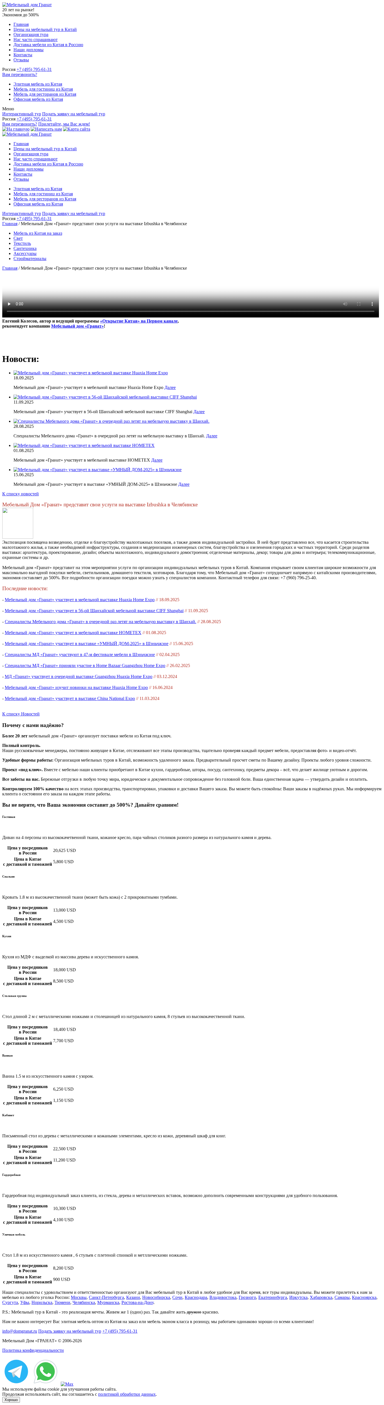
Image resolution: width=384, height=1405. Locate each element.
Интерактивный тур (21, 113)
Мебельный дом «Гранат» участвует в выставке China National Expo (70, 698)
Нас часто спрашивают (35, 39)
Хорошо (11, 1400)
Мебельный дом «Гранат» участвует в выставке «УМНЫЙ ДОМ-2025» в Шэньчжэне (86, 643)
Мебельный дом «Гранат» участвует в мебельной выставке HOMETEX (73, 632)
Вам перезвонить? (19, 74)
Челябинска (84, 1302)
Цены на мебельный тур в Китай (45, 29)
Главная (21, 24)
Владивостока (222, 1297)
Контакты (22, 54)
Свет (18, 238)
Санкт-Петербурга (106, 1297)
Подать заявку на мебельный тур (73, 113)
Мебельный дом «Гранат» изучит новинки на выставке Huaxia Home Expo (76, 687)
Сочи (177, 1297)
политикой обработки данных (127, 1394)
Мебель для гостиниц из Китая (43, 89)
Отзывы (21, 59)
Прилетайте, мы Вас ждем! (64, 124)
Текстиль (22, 243)
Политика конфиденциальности (33, 1350)
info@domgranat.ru (19, 1331)
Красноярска (364, 1297)
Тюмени (62, 1302)
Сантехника (25, 248)
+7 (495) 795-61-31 (34, 69)
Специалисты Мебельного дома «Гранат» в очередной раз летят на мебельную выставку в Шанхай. (100, 621)
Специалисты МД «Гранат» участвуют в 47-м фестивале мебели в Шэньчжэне (80, 654)
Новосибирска (156, 1297)
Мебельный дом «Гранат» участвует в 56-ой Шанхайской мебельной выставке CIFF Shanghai (94, 610)
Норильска (41, 1302)
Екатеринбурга (272, 1297)
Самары (342, 1297)
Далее (170, 387)
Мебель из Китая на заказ (37, 233)
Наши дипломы (28, 49)
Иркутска (298, 1297)
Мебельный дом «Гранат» (77, 326)
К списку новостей (20, 493)
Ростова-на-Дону (137, 1302)
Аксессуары (25, 253)
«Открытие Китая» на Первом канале (139, 321)
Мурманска (108, 1302)
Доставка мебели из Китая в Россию (48, 44)
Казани (133, 1297)
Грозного (247, 1297)
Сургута (10, 1302)
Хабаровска (321, 1297)
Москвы (79, 1297)
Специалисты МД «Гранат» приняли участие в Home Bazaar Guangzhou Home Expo (85, 665)
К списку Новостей (21, 714)
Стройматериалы (29, 258)
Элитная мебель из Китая (37, 84)
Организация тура (30, 34)
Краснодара (196, 1297)
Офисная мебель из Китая (38, 99)
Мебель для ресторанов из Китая (44, 94)
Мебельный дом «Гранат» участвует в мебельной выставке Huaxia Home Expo (80, 599)
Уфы (24, 1302)
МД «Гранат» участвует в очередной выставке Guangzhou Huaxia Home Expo (78, 676)
